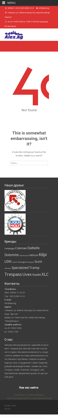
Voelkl (36, 275)
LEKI (8, 261)
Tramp (34, 267)
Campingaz (10, 248)
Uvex (27, 274)
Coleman (21, 248)
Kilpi (43, 254)
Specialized (20, 267)
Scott (38, 261)
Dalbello (34, 248)
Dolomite (12, 255)
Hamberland (24, 255)
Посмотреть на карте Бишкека (29, 394)
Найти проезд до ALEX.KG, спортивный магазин (29, 398)
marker (15, 262)
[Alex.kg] (11, 34)
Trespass (13, 274)
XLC (45, 274)
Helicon (33, 255)
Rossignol (22, 262)
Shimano (8, 268)
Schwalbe (30, 262)
